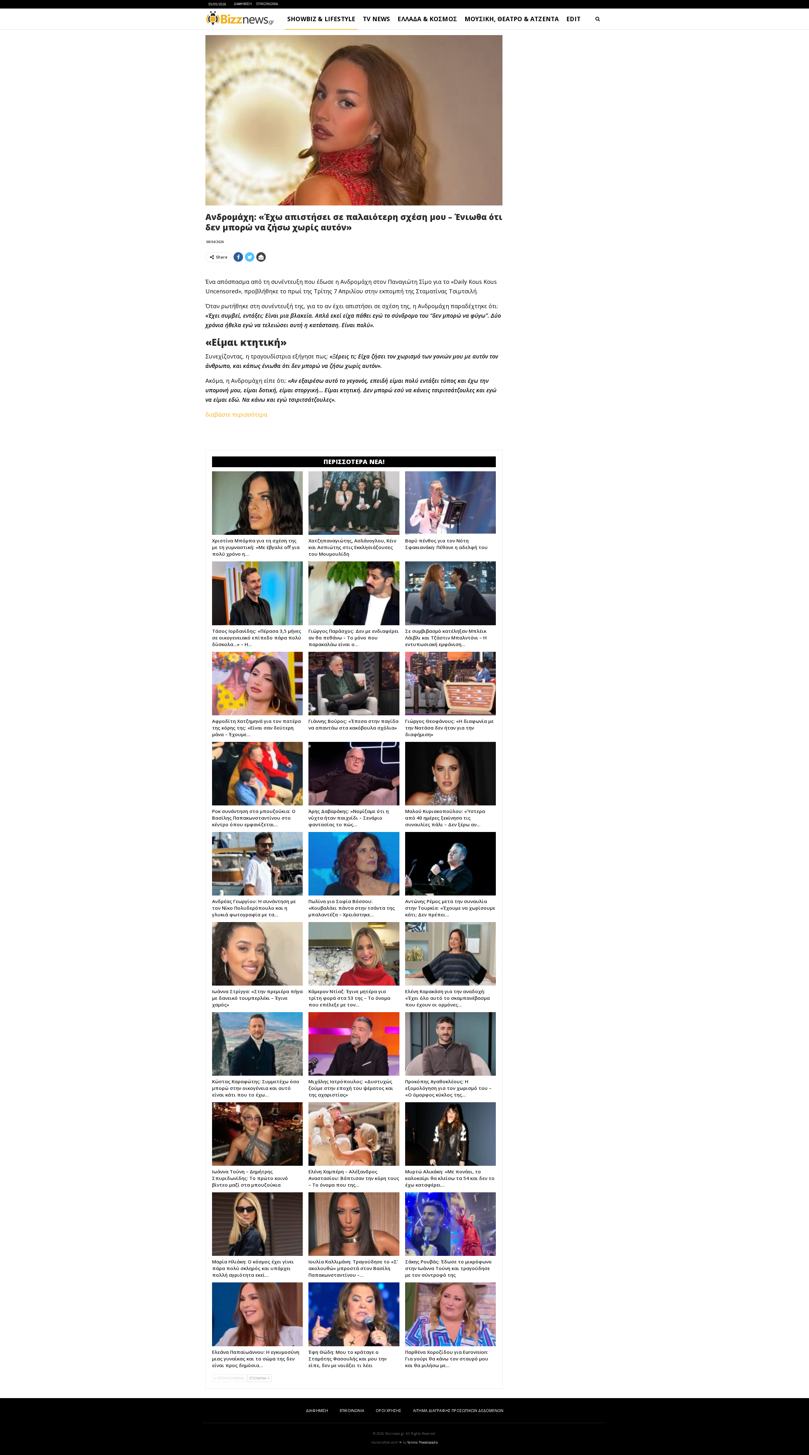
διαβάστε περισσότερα (236, 414)
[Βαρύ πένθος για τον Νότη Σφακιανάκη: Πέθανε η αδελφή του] (450, 503)
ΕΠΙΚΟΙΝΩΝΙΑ (267, 4)
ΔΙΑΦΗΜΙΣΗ (243, 4)
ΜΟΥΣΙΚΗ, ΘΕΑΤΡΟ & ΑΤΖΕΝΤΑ (512, 19)
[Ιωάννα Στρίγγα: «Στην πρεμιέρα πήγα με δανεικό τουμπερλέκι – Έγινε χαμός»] (257, 954)
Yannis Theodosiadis (422, 1442)
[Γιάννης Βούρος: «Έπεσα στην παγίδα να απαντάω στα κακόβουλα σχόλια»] (353, 683)
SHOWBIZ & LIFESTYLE (321, 19)
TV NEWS (376, 19)
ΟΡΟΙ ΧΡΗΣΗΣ (388, 1410)
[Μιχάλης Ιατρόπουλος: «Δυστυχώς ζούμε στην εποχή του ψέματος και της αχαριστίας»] (353, 1044)
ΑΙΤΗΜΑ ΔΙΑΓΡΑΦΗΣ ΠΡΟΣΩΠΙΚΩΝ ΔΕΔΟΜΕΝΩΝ (458, 1410)
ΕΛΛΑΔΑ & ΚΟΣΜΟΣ (427, 19)
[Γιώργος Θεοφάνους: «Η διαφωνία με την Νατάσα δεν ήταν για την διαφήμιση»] (450, 683)
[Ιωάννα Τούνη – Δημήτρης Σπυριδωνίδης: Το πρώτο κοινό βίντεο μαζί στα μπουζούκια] (257, 1134)
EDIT (573, 19)
